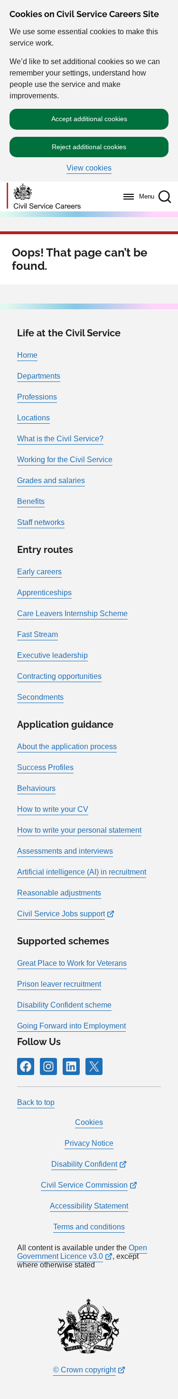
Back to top (36, 1102)
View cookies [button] (89, 168)
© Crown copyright (84, 1370)
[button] (164, 196)
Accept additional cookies (89, 119)
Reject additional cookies (89, 147)
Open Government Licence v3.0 (82, 1252)
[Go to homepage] (44, 196)
